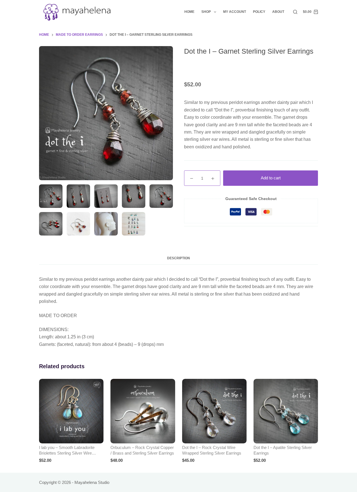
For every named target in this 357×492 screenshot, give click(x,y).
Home (189, 12)
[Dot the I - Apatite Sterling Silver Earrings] (286, 411)
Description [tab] (178, 258)
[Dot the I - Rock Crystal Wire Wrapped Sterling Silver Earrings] (214, 411)
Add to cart (271, 177)
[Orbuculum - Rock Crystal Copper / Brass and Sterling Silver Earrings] (142, 411)
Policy (259, 12)
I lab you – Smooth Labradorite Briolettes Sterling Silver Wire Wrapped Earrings (67, 453)
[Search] (295, 12)
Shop (206, 12)
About (278, 12)
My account (234, 12)
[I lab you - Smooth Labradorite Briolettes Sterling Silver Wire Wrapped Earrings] (71, 411)
